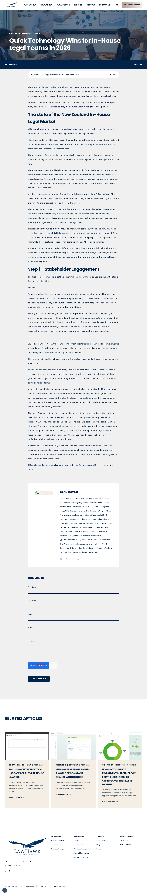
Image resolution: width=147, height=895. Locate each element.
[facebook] (9, 871)
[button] (31, 74)
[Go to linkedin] (77, 559)
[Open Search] (117, 5)
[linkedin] (6, 871)
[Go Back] (73, 64)
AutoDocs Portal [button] (132, 5)
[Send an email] (62, 559)
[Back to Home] (11, 5)
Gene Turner (14, 34)
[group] (73, 74)
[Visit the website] (66, 559)
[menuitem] (31, 5)
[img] (111, 74)
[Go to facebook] (72, 559)
